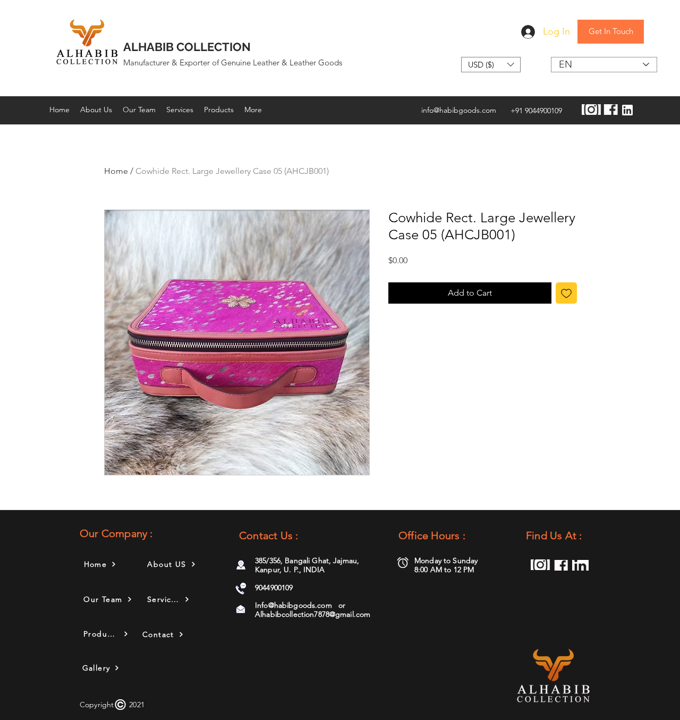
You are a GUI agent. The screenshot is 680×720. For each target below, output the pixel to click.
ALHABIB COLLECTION (187, 47)
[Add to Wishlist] (566, 293)
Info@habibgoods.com (293, 605)
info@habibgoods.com (458, 110)
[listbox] (491, 64)
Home (116, 171)
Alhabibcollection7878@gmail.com (312, 614)
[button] (491, 64)
